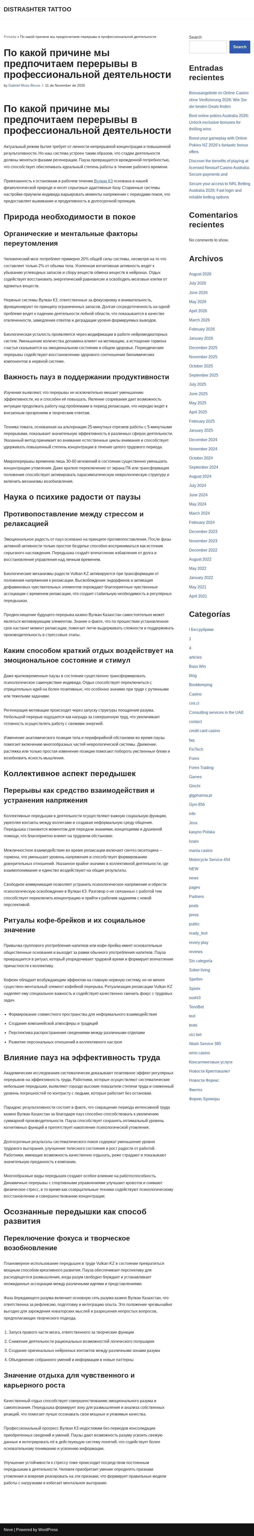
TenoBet (196, 1007)
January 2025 (201, 430)
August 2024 (200, 476)
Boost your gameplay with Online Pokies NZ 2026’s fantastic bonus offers (218, 145)
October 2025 (201, 366)
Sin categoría (200, 961)
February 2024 (202, 522)
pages (194, 887)
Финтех (195, 1090)
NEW (193, 869)
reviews (196, 952)
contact (195, 722)
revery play (198, 942)
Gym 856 (197, 804)
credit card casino (204, 731)
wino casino (199, 1053)
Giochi (194, 786)
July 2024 (197, 485)
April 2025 (198, 412)
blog (193, 675)
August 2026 (200, 274)
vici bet (195, 1034)
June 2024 (198, 495)
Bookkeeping (200, 685)
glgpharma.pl (200, 795)
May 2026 (197, 302)
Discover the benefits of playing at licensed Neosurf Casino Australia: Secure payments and (219, 167)
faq (191, 740)
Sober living (199, 970)
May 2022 (197, 568)
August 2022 (200, 559)
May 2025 (197, 403)
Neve (8, 1530)
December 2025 (203, 348)
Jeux (193, 823)
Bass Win (197, 666)
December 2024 (203, 440)
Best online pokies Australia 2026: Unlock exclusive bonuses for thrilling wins (219, 122)
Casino (195, 694)
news (193, 878)
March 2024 (199, 513)
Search (195, 37)
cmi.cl (194, 703)
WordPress (48, 1530)
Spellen (196, 979)
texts (193, 1025)
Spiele (194, 988)
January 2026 (201, 338)
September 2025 (203, 375)
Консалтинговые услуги (210, 1062)
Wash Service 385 (205, 1044)
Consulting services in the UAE (216, 712)
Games (195, 777)
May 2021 (197, 587)
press (194, 915)
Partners (196, 896)
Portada (10, 37)
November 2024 (203, 449)
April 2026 (198, 311)
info (192, 814)
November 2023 (203, 541)
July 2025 (197, 384)
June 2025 (198, 394)
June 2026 (198, 292)
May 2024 (197, 504)
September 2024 (203, 467)
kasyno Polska (202, 832)
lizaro (194, 841)
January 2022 (201, 578)
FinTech (196, 749)
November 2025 (203, 357)
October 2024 (201, 458)
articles (195, 657)
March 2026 (199, 320)
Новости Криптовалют (209, 1071)
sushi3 (195, 998)
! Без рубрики (201, 629)
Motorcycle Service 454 (209, 860)
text (192, 1016)
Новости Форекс (204, 1080)
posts (193, 906)
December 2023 (203, 531)
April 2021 (198, 596)
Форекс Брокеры (204, 1099)
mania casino (201, 850)
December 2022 (203, 550)
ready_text (198, 933)
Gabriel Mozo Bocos (24, 85)
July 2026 (197, 283)
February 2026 (202, 329)
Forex (194, 758)
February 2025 (202, 421)
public (194, 924)
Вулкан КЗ (103, 181)
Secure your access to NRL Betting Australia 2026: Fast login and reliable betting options (219, 190)
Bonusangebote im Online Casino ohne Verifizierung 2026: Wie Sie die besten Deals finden (219, 99)
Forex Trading (201, 768)
